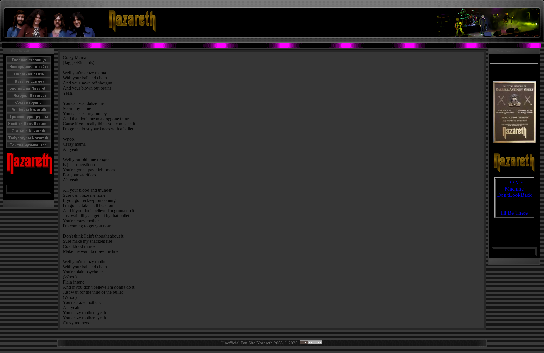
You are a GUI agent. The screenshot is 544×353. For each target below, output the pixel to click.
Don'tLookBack (514, 195)
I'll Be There (514, 213)
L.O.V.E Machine (514, 185)
